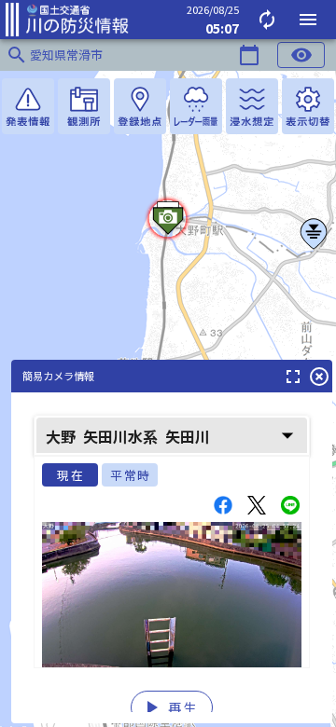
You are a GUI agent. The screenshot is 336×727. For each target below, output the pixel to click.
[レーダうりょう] (196, 106)
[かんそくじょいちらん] (84, 106)
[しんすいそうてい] (252, 106)
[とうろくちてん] (140, 106)
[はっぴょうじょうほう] (28, 106)
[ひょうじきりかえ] (308, 106)
